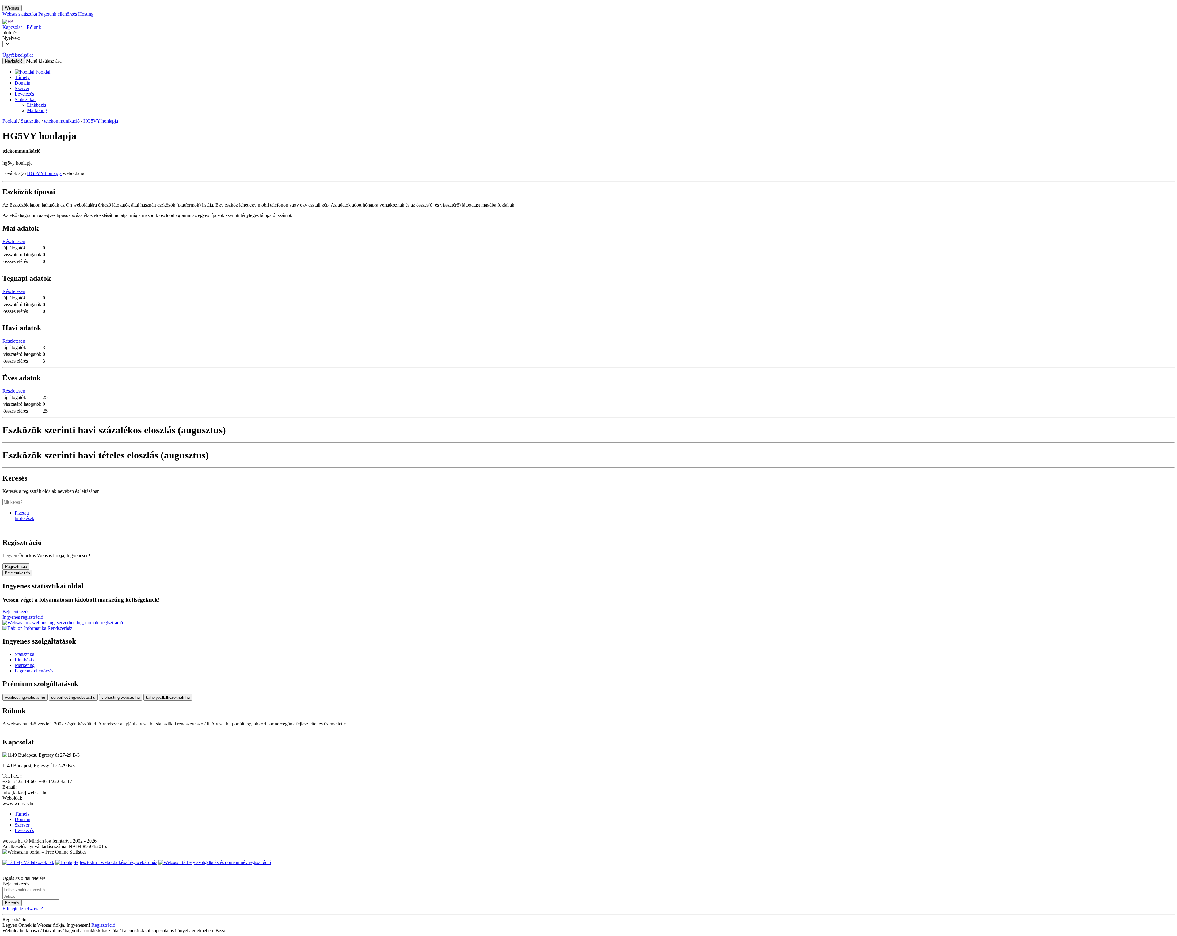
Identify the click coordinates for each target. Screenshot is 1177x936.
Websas (12, 8)
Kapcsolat (12, 27)
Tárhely (22, 77)
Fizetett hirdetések (24, 515)
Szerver (22, 88)
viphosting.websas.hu (120, 697)
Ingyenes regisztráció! (23, 617)
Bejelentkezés (17, 573)
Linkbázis (36, 105)
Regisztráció (16, 566)
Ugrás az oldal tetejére (23, 878)
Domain (22, 83)
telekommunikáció (62, 121)
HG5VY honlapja (100, 121)
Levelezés (24, 94)
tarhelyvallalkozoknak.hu (168, 697)
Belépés (12, 902)
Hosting (85, 14)
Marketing (37, 110)
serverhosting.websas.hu (73, 697)
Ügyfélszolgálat (17, 55)
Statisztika (25, 99)
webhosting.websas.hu (25, 697)
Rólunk (34, 27)
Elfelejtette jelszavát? (22, 908)
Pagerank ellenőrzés (57, 14)
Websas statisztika (19, 14)
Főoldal (9, 121)
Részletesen (13, 241)
